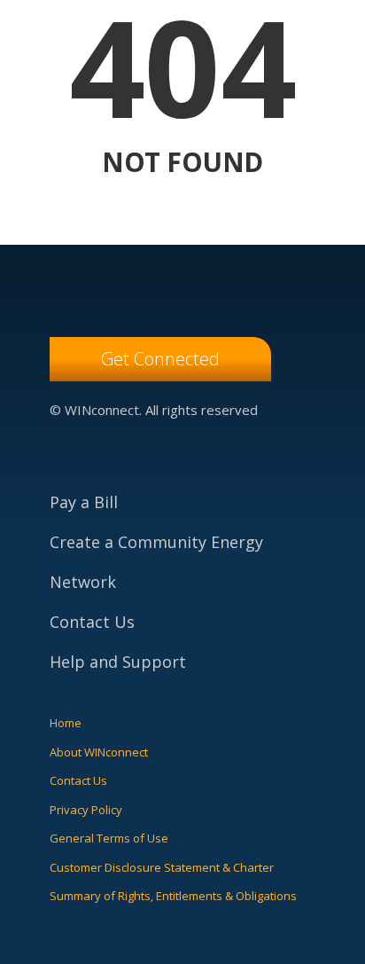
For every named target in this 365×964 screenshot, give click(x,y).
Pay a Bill (84, 502)
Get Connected (160, 359)
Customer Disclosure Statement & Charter (162, 867)
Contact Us (92, 621)
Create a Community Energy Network (156, 561)
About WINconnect (99, 752)
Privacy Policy (86, 810)
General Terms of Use (109, 838)
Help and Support (118, 661)
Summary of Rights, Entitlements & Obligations (173, 896)
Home (66, 723)
